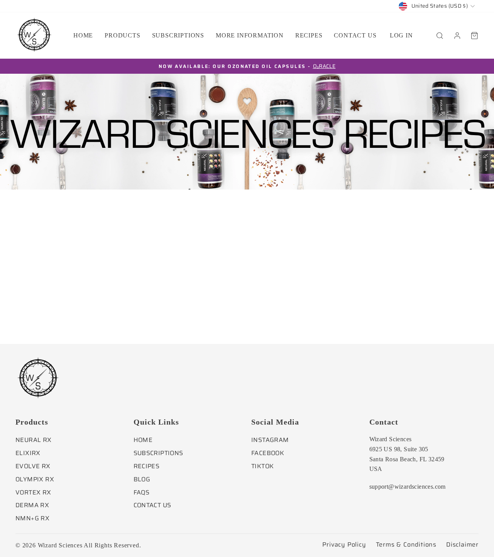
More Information (250, 35)
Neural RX (33, 440)
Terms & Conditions (406, 544)
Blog (142, 479)
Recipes (309, 35)
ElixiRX (28, 453)
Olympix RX (34, 479)
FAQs (142, 492)
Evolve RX (33, 466)
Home (83, 35)
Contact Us (152, 505)
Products (122, 35)
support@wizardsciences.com (407, 486)
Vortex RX (33, 492)
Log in (401, 35)
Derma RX (32, 505)
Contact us (355, 35)
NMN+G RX (32, 518)
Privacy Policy (344, 544)
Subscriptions (178, 35)
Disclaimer (462, 544)
